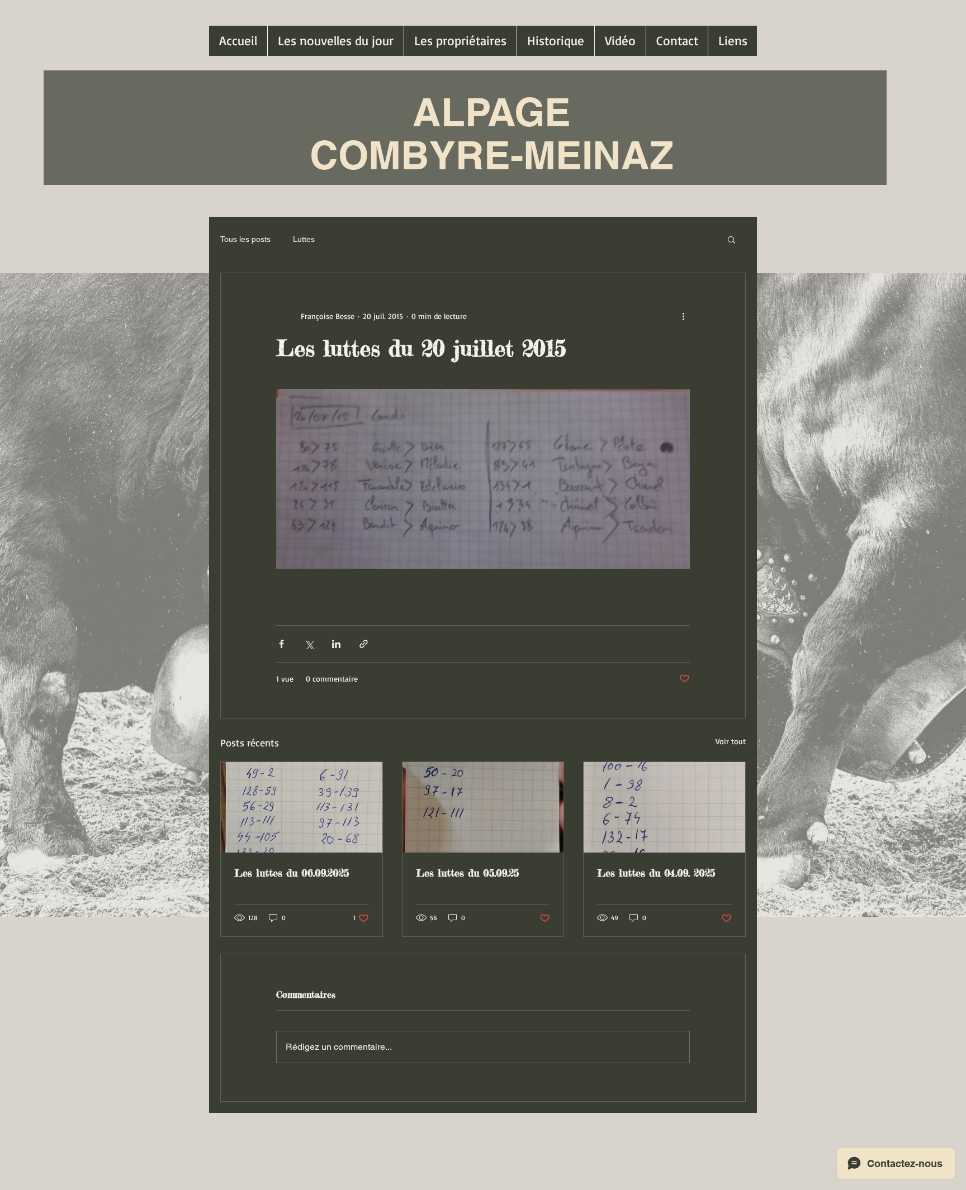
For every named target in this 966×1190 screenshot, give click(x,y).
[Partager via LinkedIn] (336, 644)
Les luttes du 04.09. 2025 (656, 873)
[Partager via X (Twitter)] (309, 644)
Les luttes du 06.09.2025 (291, 873)
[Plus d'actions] (683, 315)
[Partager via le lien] (363, 644)
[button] (731, 239)
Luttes (304, 239)
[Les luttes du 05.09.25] (483, 807)
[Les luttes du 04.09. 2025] (664, 807)
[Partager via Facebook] (281, 644)
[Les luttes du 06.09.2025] (301, 807)
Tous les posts (245, 239)
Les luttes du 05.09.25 (467, 873)
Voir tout (731, 741)
